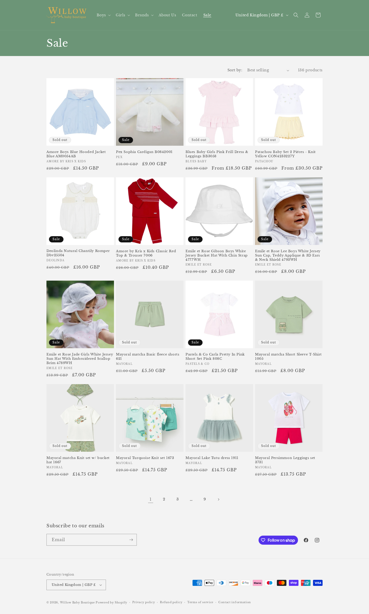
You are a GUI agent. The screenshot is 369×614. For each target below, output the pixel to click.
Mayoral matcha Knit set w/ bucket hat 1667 (78, 460)
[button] (103, 15)
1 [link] (151, 499)
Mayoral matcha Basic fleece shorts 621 (147, 356)
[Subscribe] (131, 540)
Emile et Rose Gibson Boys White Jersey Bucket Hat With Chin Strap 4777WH (217, 255)
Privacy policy (143, 602)
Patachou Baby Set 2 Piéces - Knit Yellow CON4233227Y (285, 154)
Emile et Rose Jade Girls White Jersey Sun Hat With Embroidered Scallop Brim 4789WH (79, 358)
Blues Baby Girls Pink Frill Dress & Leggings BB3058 (217, 154)
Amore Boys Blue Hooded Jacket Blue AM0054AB (76, 154)
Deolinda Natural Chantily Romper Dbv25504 (78, 253)
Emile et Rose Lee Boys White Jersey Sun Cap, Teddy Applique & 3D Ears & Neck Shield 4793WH (288, 255)
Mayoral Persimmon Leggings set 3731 (285, 460)
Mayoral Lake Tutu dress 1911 (212, 458)
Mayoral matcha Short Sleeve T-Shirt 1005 (288, 356)
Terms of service (200, 602)
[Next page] (218, 499)
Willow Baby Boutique (77, 602)
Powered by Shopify (111, 602)
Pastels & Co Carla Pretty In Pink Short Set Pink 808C (215, 356)
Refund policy (171, 602)
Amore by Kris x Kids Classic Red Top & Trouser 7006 (146, 253)
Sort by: (234, 70)
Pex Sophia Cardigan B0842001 (144, 152)
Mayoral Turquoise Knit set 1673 (145, 458)
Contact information (234, 602)
